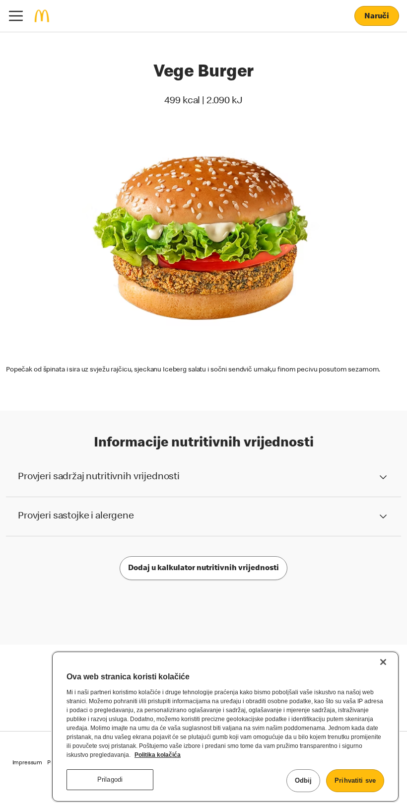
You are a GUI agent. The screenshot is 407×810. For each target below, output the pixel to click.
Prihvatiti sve (355, 780)
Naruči (376, 17)
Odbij (303, 780)
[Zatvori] (383, 662)
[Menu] (16, 16)
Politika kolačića (158, 754)
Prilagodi (110, 779)
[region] (225, 726)
